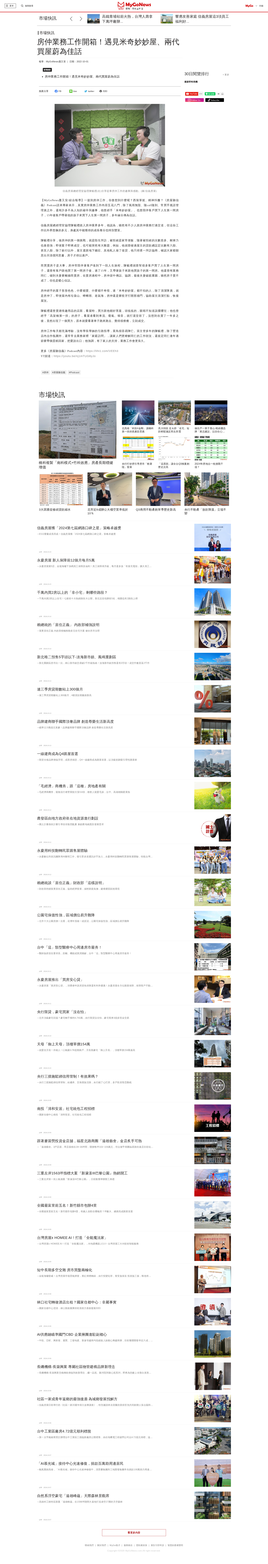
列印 (105, 91)
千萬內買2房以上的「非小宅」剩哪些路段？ (72, 592)
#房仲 (45, 372)
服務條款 (128, 1545)
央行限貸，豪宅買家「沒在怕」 (62, 1012)
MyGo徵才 (115, 1545)
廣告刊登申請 (157, 1545)
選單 (11, 6)
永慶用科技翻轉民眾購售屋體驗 (62, 851)
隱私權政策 (141, 1545)
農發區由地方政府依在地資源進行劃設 (67, 818)
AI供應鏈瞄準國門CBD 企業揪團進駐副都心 (72, 1334)
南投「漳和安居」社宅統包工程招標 (66, 1109)
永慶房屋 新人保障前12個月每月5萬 (66, 560)
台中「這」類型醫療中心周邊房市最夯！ (69, 947)
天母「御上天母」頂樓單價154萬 (63, 1044)
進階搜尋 (29, 6)
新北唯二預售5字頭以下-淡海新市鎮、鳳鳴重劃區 (76, 657)
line (75, 91)
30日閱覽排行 (196, 74)
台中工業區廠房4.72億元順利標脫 (64, 1431)
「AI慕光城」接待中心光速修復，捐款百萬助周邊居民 (80, 1463)
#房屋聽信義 (58, 372)
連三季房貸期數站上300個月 (60, 689)
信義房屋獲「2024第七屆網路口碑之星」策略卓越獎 (79, 528)
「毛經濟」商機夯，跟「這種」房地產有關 (71, 786)
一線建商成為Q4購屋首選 (57, 754)
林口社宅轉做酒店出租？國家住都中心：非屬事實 (76, 1302)
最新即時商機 (191, 82)
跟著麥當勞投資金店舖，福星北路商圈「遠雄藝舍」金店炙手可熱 (89, 1141)
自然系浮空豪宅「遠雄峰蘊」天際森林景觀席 (73, 1496)
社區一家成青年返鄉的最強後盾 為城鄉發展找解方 (77, 1399)
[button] (82, 18)
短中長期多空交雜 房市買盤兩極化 (64, 1270)
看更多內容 (134, 1532)
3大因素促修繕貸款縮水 (55, 509)
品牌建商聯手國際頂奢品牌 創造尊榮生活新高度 (75, 721)
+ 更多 (226, 74)
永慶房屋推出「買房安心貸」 (60, 980)
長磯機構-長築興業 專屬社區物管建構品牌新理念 (76, 1367)
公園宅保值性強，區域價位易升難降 (66, 915)
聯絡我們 (89, 1545)
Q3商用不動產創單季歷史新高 (156, 509)
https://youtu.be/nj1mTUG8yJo (75, 356)
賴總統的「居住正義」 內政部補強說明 (68, 625)
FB (59, 91)
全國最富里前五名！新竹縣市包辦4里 (67, 1205)
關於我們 (101, 1545)
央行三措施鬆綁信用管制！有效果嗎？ (67, 1076)
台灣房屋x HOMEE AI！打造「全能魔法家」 (72, 1238)
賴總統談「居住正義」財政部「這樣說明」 (71, 883)
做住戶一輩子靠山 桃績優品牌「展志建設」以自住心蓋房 (210, 431)
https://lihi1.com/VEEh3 (102, 351)
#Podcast (74, 372)
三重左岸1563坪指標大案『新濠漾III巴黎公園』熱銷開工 (82, 1173)
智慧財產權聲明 (175, 1545)
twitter (91, 91)
